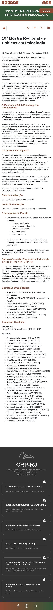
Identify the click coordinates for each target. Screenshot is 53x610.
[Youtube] (35, 606)
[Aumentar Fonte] (6, 2)
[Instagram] (27, 606)
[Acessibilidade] (3, 2)
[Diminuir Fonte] (9, 2)
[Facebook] (18, 606)
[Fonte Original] (11, 2)
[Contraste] (17, 2)
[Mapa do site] (14, 2)
